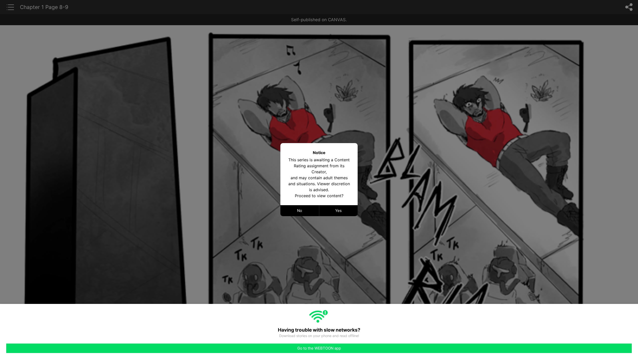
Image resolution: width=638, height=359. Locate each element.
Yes (338, 210)
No (299, 210)
